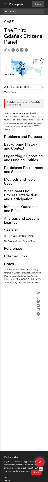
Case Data (10, 92)
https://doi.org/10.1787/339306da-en (21, 282)
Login (38, 4)
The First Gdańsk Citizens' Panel (19, 235)
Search (7, 480)
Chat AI (37, 472)
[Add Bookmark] (9, 50)
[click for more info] (20, 105)
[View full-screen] (41, 59)
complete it (13, 105)
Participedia (16, 4)
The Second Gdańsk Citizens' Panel (20, 241)
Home (6, 477)
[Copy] (5, 50)
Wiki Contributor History (18, 87)
